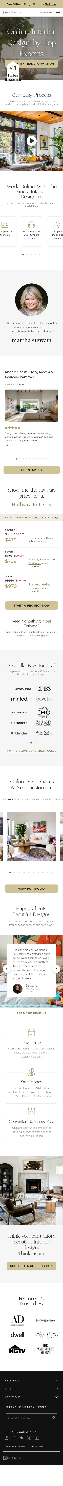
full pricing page (39, 635)
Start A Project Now (31, 605)
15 (34, 873)
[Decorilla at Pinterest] (21, 1438)
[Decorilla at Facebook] (14, 1438)
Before (9, 384)
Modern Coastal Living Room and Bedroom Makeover (29, 374)
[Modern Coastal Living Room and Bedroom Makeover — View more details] (31, 406)
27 (53, 873)
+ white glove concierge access (31, 751)
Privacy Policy (37, 1446)
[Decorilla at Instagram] (6, 1438)
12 (29, 873)
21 (43, 873)
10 (47, 459)
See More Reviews (31, 1013)
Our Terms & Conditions (16, 1446)
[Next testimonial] (56, 969)
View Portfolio (31, 888)
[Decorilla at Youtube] (37, 1438)
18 (39, 873)
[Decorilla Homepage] (12, 12)
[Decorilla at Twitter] (29, 1438)
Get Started (31, 470)
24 (48, 873)
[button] (31, 141)
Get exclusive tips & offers (26, 1407)
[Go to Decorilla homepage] (12, 1458)
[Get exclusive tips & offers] (53, 1417)
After (21, 384)
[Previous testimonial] (7, 969)
